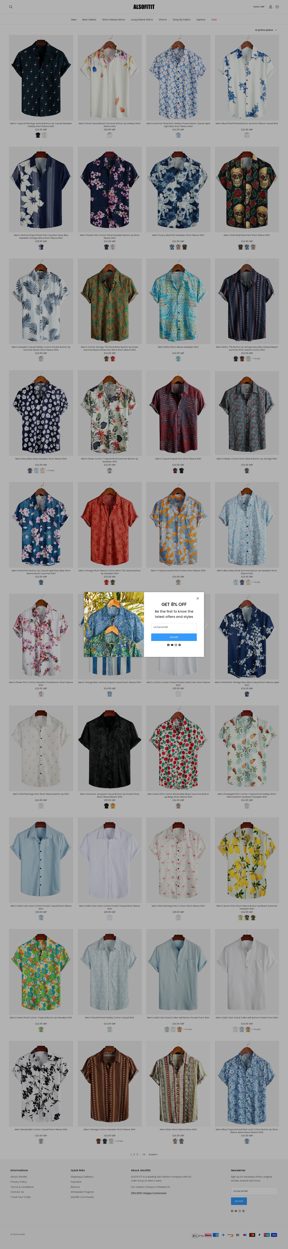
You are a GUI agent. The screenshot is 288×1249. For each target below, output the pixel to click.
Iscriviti (174, 637)
